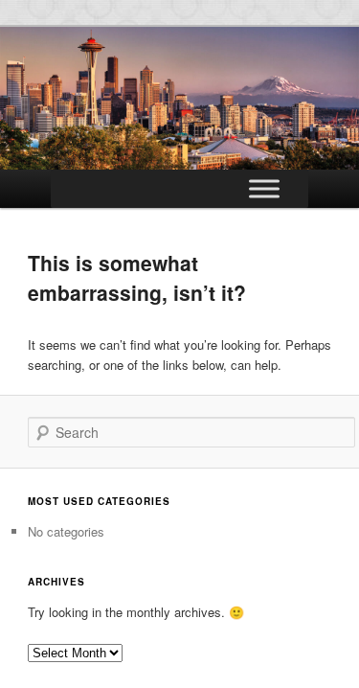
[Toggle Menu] (264, 188)
